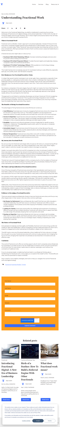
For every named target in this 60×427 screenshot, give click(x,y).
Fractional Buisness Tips (28, 360)
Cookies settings (26, 420)
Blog (47, 4)
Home (34, 4)
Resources (54, 4)
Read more (6, 399)
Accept (38, 420)
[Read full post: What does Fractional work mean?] (49, 351)
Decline (50, 420)
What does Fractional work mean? (49, 366)
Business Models (16, 264)
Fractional (8, 264)
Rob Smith (9, 23)
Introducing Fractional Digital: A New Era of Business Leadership (9, 370)
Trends (24, 264)
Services (40, 4)
